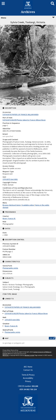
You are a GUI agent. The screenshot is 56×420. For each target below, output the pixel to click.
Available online (28, 205)
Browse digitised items (12, 205)
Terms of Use (14, 350)
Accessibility (28, 378)
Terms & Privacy (28, 375)
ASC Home (28, 366)
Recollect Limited (29, 355)
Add (51, 338)
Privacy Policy (6, 350)
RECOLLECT (6, 355)
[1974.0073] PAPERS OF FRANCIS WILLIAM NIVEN (23, 307)
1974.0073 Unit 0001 (12, 320)
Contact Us (28, 370)
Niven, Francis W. (11, 326)
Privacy (28, 381)
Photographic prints (12, 332)
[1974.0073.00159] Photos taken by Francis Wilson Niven (26, 313)
